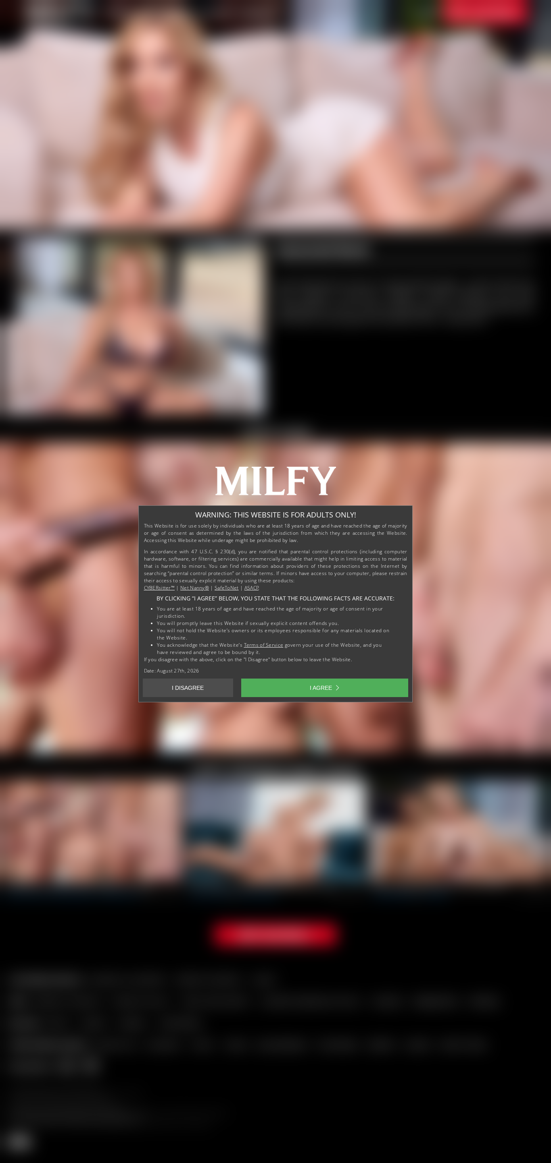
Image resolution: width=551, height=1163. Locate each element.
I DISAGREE (188, 688)
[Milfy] (275, 484)
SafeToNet (227, 587)
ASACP (251, 587)
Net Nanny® (194, 587)
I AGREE (321, 688)
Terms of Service (264, 645)
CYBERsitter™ (159, 587)
